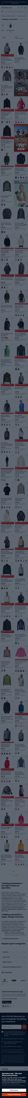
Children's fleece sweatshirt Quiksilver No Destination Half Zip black (6, 635)
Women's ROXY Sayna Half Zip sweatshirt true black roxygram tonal (20, 608)
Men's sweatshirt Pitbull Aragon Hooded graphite (7, 278)
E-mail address (7, 1027)
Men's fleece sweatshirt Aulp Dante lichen (6, 828)
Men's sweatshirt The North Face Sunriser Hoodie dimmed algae (6, 361)
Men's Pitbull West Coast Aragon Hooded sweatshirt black (7, 251)
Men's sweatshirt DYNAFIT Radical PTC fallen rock (20, 307)
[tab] (14, 952)
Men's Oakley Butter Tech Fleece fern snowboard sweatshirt (6, 690)
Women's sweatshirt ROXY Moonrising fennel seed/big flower (6, 389)
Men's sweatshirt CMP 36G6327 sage (6, 196)
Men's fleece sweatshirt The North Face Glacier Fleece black (6, 499)
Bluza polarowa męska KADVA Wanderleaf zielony (6, 169)
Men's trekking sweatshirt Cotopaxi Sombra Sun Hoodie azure (20, 416)
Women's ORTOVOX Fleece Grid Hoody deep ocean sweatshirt (20, 635)
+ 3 (26, 725)
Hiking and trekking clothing (8, 16)
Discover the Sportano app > (10, 998)
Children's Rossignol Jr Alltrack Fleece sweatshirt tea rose (20, 828)
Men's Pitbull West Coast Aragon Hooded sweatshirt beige (21, 251)
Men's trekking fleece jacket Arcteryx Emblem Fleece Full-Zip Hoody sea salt (6, 856)
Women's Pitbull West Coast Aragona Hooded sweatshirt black (20, 335)
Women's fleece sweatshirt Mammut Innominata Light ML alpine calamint (20, 444)
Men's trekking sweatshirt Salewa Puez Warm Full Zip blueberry (6, 580)
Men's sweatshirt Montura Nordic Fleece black (20, 361)
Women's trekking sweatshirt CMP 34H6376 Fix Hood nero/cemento (21, 224)
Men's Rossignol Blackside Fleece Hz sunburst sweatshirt (20, 856)
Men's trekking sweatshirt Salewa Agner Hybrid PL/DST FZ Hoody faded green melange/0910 (7, 87)
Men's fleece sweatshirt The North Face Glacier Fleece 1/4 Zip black (6, 472)
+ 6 (12, 753)
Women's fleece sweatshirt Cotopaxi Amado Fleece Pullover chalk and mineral (20, 690)
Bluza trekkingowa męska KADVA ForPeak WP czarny (20, 59)
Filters (4, 37)
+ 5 (12, 122)
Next (14, 871)
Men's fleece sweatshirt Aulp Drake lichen (20, 388)
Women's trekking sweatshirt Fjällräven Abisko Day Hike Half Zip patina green (20, 745)
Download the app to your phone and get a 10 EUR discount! (15, 2)
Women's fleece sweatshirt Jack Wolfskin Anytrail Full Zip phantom (7, 552)
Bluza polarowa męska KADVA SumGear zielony (6, 306)
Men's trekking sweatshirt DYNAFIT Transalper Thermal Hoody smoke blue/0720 (21, 773)
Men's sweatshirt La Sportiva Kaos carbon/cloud (19, 527)
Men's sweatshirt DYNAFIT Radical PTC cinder (6, 416)
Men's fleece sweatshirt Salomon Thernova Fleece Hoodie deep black (7, 718)
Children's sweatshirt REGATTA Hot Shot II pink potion (21, 114)
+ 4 (12, 451)
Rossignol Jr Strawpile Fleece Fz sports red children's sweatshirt (6, 773)
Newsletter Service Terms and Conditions (14, 1035)
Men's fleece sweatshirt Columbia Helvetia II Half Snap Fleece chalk (7, 608)
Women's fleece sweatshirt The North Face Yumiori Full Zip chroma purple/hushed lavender (20, 801)
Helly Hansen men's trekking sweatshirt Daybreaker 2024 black (20, 169)
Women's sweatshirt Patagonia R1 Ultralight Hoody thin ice (20, 580)
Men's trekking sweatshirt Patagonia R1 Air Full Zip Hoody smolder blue (7, 444)
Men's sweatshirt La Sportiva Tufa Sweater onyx (6, 224)
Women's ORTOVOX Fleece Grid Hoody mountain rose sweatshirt (5, 663)
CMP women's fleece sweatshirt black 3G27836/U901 (6, 114)
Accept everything (14, 1094)
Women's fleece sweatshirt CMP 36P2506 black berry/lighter (7, 142)
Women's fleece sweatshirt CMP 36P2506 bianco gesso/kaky (21, 472)
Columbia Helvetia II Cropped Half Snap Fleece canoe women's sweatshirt (20, 552)
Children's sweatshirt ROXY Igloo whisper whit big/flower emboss (6, 527)
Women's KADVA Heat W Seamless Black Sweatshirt (7, 335)
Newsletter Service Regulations (16, 1052)
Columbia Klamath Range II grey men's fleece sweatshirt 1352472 (5, 745)
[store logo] (9, 8)
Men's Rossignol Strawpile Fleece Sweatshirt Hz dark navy (20, 718)
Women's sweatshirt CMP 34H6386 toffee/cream (20, 499)
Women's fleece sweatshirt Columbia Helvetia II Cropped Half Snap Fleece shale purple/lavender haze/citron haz (6, 59)
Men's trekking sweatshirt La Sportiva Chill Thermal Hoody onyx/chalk (20, 279)
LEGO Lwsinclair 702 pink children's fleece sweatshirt (20, 663)
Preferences (14, 1090)
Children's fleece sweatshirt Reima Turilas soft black (7, 801)
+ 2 (12, 616)
